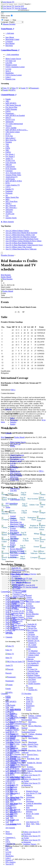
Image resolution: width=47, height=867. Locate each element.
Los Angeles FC (17, 605)
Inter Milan (14, 539)
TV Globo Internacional (14, 124)
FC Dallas (15, 609)
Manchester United (17, 524)
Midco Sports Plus (16, 797)
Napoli (12, 543)
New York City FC (18, 580)
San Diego (32, 679)
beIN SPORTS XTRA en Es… (16, 130)
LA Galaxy (16, 623)
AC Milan (13, 541)
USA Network (15, 742)
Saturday (13, 422)
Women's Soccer (32, 791)
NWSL (12, 446)
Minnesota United (34, 677)
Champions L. (10, 837)
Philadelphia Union (19, 590)
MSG (12, 801)
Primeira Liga (15, 471)
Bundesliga (14, 467)
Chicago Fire (16, 572)
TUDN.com (14, 820)
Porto (12, 547)
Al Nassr (13, 557)
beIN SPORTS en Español (15, 115)
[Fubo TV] (5, 88)
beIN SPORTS (15, 709)
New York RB (32, 639)
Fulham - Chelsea (34, 716)
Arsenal (13, 516)
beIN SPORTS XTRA (18, 771)
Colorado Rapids (18, 613)
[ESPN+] (12, 90)
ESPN (12, 713)
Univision (13, 756)
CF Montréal (17, 592)
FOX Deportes (15, 754)
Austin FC (16, 627)
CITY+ (12, 781)
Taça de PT (9, 864)
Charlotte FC (16, 576)
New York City (32, 636)
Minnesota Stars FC (19, 619)
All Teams (9, 633)
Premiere (13, 807)
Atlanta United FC (19, 597)
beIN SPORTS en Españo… (20, 736)
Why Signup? (35, 569)
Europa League (15, 457)
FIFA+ (13, 390)
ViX (11, 822)
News (7, 832)
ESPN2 (13, 719)
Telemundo (14, 748)
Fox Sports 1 (14, 726)
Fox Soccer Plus (16, 721)
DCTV (12, 783)
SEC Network (15, 809)
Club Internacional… (19, 570)
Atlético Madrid (15, 534)
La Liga (13, 463)
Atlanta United (33, 655)
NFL (33, 824)
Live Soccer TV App (33, 793)
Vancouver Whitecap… (20, 601)
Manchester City (16, 522)
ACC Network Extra (17, 760)
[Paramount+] (34, 88)
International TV (7, 297)
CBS (12, 711)
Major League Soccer (18, 442)
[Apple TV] (23, 88)
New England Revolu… (20, 574)
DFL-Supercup (15, 473)
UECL (7, 842)
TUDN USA (15, 740)
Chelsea (13, 518)
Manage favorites (9, 24)
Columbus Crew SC (19, 595)
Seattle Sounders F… (20, 625)
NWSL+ (13, 805)
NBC (12, 715)
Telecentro (14, 814)
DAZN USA (15, 744)
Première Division (7, 255)
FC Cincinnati (17, 578)
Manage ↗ (10, 29)
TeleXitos (13, 816)
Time (14, 20)
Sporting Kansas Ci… (20, 629)
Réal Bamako (6, 275)
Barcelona (13, 530)
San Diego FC (17, 621)
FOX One (13, 791)
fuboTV (13, 738)
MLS (7, 846)
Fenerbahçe (14, 555)
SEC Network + (16, 812)
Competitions (6, 50)
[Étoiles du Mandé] (7, 291)
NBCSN (13, 746)
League (6, 20)
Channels (8, 637)
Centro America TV (17, 779)
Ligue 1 (13, 469)
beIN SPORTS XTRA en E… (21, 773)
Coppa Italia (14, 480)
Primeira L (9, 860)
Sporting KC (33, 690)
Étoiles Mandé (6, 277)
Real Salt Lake (17, 615)
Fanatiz (12, 705)
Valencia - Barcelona (34, 771)
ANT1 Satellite (15, 767)
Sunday (13, 424)
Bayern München (16, 549)
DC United (16, 588)
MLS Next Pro (15, 799)
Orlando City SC (18, 584)
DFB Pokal (14, 478)
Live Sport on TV (32, 822)
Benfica (13, 545)
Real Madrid (14, 532)
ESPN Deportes (16, 724)
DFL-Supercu (10, 862)
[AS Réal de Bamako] (7, 279)
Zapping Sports (15, 824)
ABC (12, 707)
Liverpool (13, 520)
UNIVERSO (15, 752)
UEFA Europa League (13, 75)
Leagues (8, 433)
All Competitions (11, 503)
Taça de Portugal (16, 475)
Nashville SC (16, 568)
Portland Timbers (18, 617)
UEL (7, 840)
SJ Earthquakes (32, 665)
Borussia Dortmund (17, 551)
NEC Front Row (16, 803)
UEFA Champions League (15, 67)
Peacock (13, 758)
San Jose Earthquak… (19, 607)
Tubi (11, 818)
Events (3, 293)
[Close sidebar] (2, 253)
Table (3, 295)
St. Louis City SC (18, 611)
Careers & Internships (34, 803)
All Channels (10, 828)
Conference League (17, 459)
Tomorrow (14, 420)
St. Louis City (32, 669)
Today (12, 418)
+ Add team (9, 33)
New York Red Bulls (19, 582)
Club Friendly (15, 499)
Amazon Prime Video (18, 762)
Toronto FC (16, 586)
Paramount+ (14, 734)
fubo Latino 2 (15, 793)
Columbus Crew (34, 653)
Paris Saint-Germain (17, 553)
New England (32, 630)
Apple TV (13, 732)
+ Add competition (12, 54)
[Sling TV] (14, 88)
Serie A (12, 465)
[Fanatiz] (4, 90)
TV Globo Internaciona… (19, 750)
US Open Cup (15, 444)
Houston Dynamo (18, 603)
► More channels (7, 222)
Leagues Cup (15, 488)
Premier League (15, 461)
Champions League (17, 455)
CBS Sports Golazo (17, 777)
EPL (7, 850)
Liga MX (13, 490)
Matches (8, 409)
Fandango (13, 787)
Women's (8, 834)
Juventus (13, 537)
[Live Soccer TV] (7, 2)
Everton (13, 528)
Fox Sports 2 (14, 730)
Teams (7, 507)
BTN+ (12, 775)
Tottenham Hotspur (17, 526)
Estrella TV (14, 785)
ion (11, 795)
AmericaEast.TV (16, 764)
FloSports (13, 789)
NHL (38, 824)
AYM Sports (14, 769)
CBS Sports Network (17, 717)
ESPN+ (13, 728)
